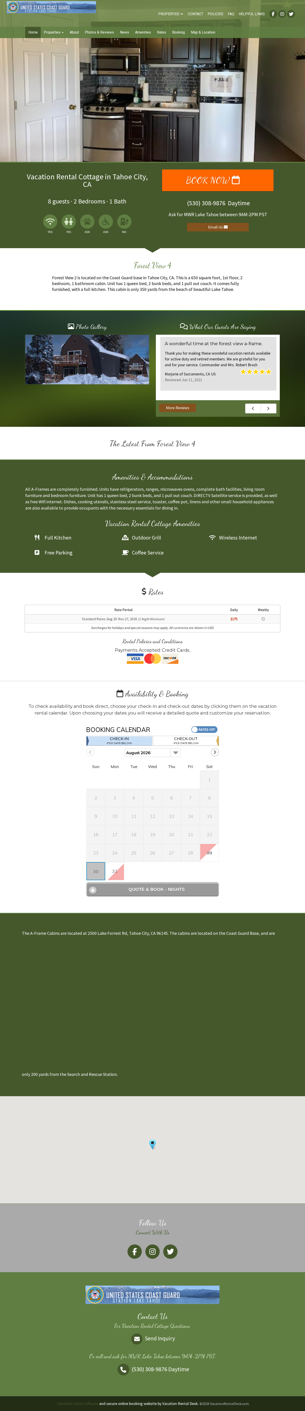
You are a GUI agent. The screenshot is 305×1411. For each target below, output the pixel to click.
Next (268, 408)
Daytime (160, 1369)
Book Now (209, 180)
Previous (253, 408)
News (124, 32)
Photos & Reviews (99, 32)
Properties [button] (52, 32)
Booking (178, 32)
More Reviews (177, 407)
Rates (161, 32)
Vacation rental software (77, 1403)
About (74, 32)
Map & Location (203, 32)
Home (33, 32)
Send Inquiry (159, 1338)
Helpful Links (252, 14)
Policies (215, 14)
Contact (195, 14)
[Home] (51, 6)
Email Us (216, 227)
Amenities (143, 32)
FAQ (231, 14)
